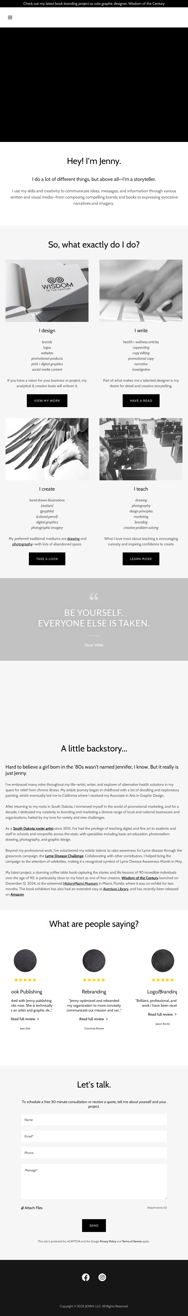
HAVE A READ (141, 401)
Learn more (141, 559)
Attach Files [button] (34, 1208)
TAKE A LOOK (47, 559)
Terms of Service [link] (132, 1241)
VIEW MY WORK (47, 401)
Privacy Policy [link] (108, 1241)
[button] (26, 17)
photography (22, 544)
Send (94, 1226)
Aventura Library (115, 889)
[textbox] (94, 1119)
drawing (73, 538)
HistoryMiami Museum (80, 883)
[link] (25, 1018)
